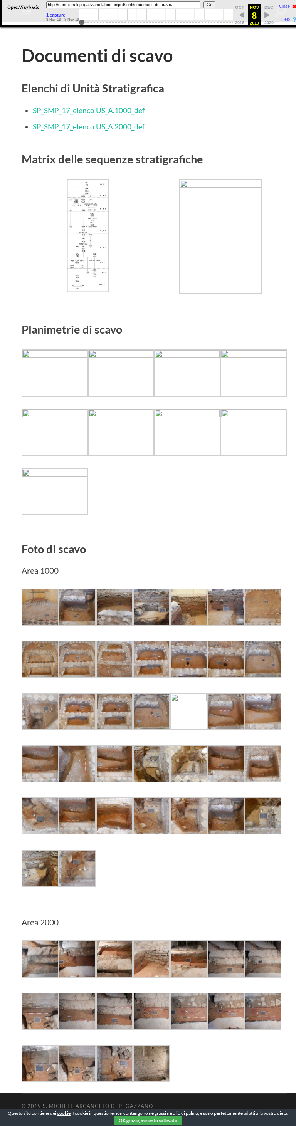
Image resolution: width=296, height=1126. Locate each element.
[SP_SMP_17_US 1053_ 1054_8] (77, 779)
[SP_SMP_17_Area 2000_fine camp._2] (77, 974)
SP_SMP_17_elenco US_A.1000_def (89, 110)
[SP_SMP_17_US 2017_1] (40, 1079)
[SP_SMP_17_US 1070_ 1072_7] (188, 831)
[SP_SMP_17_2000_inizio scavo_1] (40, 974)
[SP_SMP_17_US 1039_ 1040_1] (151, 727)
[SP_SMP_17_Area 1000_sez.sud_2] (225, 622)
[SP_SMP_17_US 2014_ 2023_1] (225, 1026)
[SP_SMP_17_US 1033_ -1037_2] (225, 675)
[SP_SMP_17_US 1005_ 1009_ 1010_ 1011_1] (40, 675)
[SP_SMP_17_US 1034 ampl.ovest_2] (40, 727)
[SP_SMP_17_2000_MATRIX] (220, 184)
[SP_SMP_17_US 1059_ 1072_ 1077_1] (151, 779)
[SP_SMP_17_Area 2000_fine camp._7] (114, 974)
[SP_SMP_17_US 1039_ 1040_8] (188, 698)
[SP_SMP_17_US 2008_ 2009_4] (77, 1026)
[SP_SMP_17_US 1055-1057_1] (114, 779)
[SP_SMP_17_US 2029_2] (151, 1079)
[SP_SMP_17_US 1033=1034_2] (262, 675)
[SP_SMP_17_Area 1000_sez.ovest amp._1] (151, 622)
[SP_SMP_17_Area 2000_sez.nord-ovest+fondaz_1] (151, 974)
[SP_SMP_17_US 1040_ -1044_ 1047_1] (225, 727)
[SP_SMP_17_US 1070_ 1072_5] (151, 831)
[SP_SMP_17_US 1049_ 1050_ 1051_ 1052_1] (262, 727)
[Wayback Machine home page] (23, 9)
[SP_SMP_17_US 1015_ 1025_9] (114, 675)
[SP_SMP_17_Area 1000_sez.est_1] (114, 622)
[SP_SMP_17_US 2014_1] (262, 1026)
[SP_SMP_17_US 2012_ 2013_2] (151, 1026)
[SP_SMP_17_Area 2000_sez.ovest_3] (188, 974)
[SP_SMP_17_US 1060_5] (262, 779)
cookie (64, 1113)
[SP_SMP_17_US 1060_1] (225, 779)
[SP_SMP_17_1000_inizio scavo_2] (40, 622)
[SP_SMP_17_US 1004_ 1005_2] (262, 622)
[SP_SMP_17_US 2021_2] (114, 1079)
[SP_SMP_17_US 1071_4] (225, 831)
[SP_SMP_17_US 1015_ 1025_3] (77, 675)
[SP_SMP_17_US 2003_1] (225, 974)
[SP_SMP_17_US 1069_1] (77, 831)
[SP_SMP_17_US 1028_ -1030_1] (188, 675)
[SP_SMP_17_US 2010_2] (114, 1026)
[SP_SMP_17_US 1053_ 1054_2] (40, 779)
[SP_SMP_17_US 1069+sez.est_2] (114, 831)
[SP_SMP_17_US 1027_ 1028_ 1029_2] (151, 675)
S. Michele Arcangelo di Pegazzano (98, 1106)
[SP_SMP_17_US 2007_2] (40, 1026)
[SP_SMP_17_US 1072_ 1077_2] (262, 831)
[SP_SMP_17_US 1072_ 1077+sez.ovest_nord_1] (40, 883)
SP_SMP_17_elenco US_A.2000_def (89, 126)
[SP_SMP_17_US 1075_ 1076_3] (77, 883)
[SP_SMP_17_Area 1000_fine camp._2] (77, 622)
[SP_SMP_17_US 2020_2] (77, 1079)
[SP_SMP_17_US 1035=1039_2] (77, 727)
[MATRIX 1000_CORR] (88, 289)
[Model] (55, 355)
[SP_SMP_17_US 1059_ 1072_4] (188, 779)
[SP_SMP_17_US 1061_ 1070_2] (40, 831)
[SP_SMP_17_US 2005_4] (262, 974)
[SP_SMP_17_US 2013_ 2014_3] (188, 1026)
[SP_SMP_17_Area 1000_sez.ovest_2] (188, 622)
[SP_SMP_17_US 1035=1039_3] (114, 727)
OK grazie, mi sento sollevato (148, 1120)
